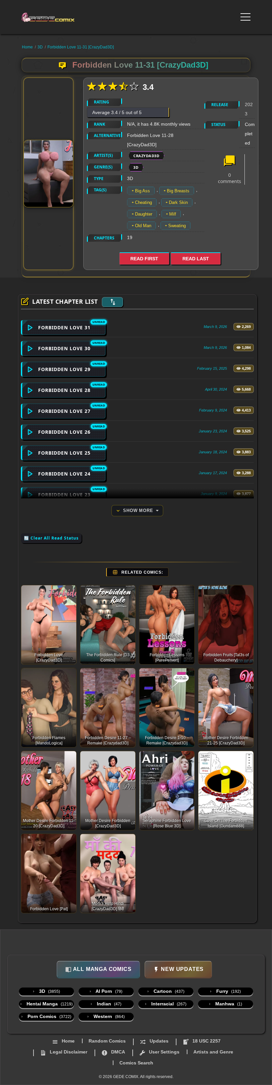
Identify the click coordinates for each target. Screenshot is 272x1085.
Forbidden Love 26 (64, 432)
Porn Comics (48, 1016)
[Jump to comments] (229, 161)
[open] (245, 17)
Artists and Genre (213, 1051)
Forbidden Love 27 (64, 411)
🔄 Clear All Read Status (51, 538)
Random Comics (107, 1041)
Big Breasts (178, 190)
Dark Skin (178, 202)
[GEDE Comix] (50, 17)
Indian (108, 1003)
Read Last (195, 258)
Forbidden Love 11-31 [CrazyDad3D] (80, 47)
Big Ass (142, 190)
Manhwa (228, 1003)
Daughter (143, 214)
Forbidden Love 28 (64, 390)
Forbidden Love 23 (64, 494)
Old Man (143, 225)
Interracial (168, 1003)
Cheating (143, 202)
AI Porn (108, 991)
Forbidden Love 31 (64, 327)
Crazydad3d (146, 155)
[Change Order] (112, 302)
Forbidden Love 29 (64, 369)
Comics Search (136, 1062)
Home (27, 47)
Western (108, 1016)
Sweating (177, 225)
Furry (228, 991)
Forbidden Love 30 (64, 348)
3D (40, 47)
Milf (172, 214)
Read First (144, 258)
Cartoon (168, 991)
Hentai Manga (49, 1003)
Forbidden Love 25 (64, 453)
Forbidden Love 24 (64, 474)
